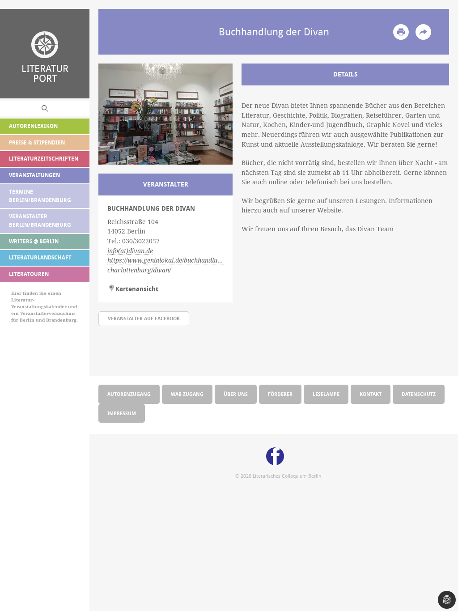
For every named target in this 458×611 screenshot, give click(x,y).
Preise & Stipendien (37, 142)
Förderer (280, 393)
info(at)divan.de (130, 251)
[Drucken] (401, 32)
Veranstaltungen (34, 175)
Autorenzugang (129, 393)
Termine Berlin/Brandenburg (40, 196)
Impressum (121, 413)
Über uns (236, 393)
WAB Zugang (187, 393)
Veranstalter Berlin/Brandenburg (40, 220)
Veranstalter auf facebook (144, 318)
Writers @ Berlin (34, 241)
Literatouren (29, 274)
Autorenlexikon (33, 126)
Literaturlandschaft (40, 257)
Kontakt (371, 393)
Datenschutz (419, 393)
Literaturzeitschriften (43, 158)
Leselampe (326, 393)
